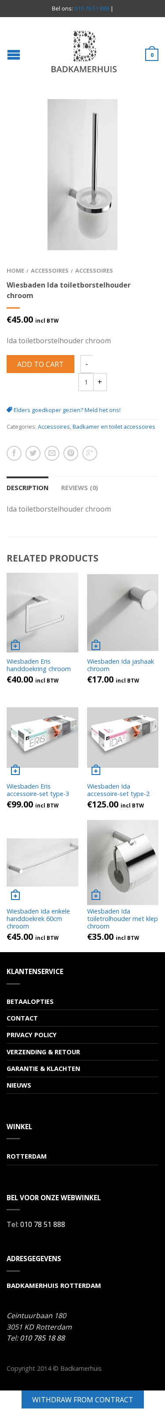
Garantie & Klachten (43, 1068)
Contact (22, 1018)
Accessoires (50, 270)
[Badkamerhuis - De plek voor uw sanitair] (84, 51)
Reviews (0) (79, 488)
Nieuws (19, 1085)
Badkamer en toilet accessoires (114, 426)
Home (15, 270)
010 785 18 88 (42, 1338)
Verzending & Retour (43, 1052)
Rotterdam (27, 1156)
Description (27, 488)
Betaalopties (30, 1001)
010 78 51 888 (91, 8)
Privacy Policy (32, 1035)
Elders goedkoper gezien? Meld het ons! (66, 410)
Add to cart (40, 364)
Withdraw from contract (82, 1400)
